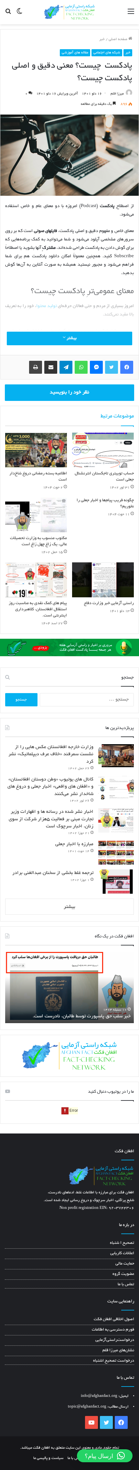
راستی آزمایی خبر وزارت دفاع (109, 603)
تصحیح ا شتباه (122, 1243)
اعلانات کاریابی (122, 1253)
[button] (105, 1455)
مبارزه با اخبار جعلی (74, 844)
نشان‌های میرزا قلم (118, 1350)
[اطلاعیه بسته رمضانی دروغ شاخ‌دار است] (36, 450)
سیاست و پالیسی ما (48, 1458)
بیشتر (71, 338)
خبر (102, 39)
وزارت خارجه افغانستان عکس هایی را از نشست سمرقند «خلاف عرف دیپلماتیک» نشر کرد (50, 754)
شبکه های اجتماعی (106, 53)
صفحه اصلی (118, 39)
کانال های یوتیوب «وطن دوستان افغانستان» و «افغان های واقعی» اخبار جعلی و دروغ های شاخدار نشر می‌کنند (50, 787)
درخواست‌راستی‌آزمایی (114, 1340)
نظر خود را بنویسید (69, 392)
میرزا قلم (117, 94)
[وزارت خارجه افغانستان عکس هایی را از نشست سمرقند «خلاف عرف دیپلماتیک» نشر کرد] (116, 756)
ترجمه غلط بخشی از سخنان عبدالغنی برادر (52, 873)
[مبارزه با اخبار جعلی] (116, 853)
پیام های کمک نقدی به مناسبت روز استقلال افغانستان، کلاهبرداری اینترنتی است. (38, 609)
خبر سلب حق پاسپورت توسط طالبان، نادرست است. (82, 1016)
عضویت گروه (123, 1274)
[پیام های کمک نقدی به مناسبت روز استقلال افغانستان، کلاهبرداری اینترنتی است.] (36, 579)
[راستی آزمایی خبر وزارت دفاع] (103, 579)
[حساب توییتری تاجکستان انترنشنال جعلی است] (103, 450)
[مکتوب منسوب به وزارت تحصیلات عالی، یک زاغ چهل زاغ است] (36, 515)
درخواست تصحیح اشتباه (113, 1361)
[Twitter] (111, 367)
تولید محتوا (46, 306)
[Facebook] (126, 367)
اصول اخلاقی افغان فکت (114, 1319)
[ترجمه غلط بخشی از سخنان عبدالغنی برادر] (116, 881)
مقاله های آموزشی (75, 53)
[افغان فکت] (69, 12)
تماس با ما (126, 1284)
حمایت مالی (124, 1264)
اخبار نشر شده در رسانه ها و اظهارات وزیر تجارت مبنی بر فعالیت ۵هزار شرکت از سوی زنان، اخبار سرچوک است (51, 819)
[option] (69, 987)
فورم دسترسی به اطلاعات (113, 1330)
